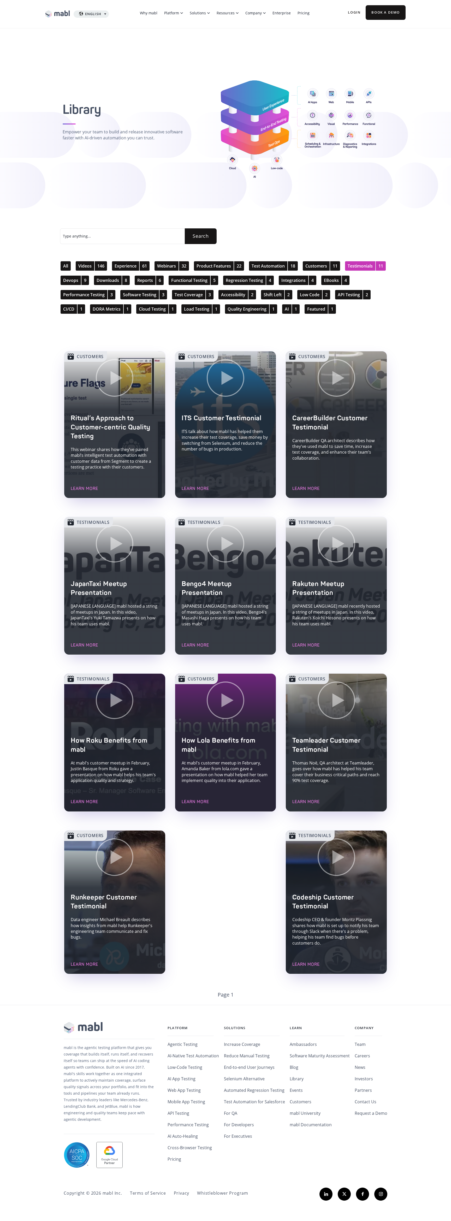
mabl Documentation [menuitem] (311, 1125)
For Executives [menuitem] (238, 1136)
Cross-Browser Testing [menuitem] (190, 1148)
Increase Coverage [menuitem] (242, 1044)
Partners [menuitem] (363, 1090)
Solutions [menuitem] (235, 1028)
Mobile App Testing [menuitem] (186, 1102)
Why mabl (148, 12)
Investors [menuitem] (364, 1079)
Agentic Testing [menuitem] (183, 1044)
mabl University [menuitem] (305, 1113)
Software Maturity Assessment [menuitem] (320, 1056)
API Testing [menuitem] (178, 1113)
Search (201, 236)
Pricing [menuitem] (174, 1159)
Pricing (304, 12)
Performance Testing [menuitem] (188, 1125)
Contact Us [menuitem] (365, 1102)
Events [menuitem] (296, 1090)
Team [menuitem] (360, 1044)
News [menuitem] (360, 1067)
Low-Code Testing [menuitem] (185, 1067)
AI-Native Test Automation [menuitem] (193, 1056)
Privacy (181, 1193)
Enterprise (281, 12)
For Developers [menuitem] (239, 1125)
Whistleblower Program (222, 1193)
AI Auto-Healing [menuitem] (183, 1136)
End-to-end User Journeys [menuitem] (249, 1067)
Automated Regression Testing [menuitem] (254, 1090)
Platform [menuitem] (178, 1028)
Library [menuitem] (297, 1079)
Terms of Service (148, 1193)
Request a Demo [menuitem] (371, 1113)
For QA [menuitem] (230, 1113)
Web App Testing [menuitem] (184, 1090)
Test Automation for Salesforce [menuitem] (254, 1102)
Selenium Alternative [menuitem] (244, 1079)
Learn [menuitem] (296, 1028)
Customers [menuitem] (300, 1102)
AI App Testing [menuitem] (181, 1079)
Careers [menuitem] (362, 1056)
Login (354, 12)
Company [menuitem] (364, 1028)
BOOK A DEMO (385, 12)
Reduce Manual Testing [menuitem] (247, 1056)
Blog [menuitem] (294, 1067)
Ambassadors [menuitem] (303, 1044)
